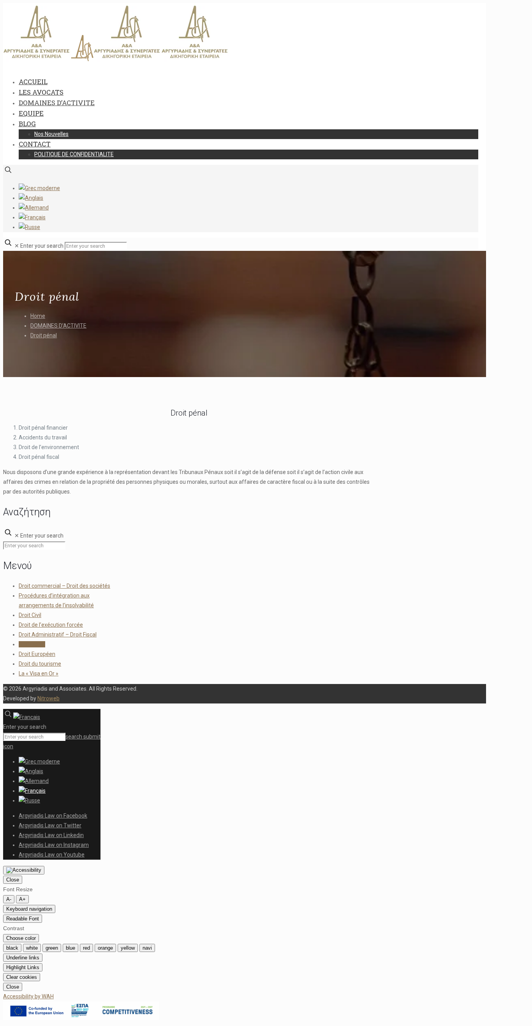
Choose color (21, 938)
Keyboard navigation (29, 909)
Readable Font (22, 919)
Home (37, 316)
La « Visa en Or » (38, 673)
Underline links (22, 958)
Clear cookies (21, 977)
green (52, 948)
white (32, 948)
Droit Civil (30, 615)
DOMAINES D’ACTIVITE (58, 326)
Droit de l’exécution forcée (51, 625)
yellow (128, 948)
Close (12, 880)
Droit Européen (37, 654)
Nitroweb (48, 698)
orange (105, 948)
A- (8, 899)
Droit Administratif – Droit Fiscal (58, 634)
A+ (22, 899)
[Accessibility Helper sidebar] (23, 870)
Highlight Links (22, 967)
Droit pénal (43, 335)
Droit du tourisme (40, 664)
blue (70, 948)
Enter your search (41, 246)
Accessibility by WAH (28, 996)
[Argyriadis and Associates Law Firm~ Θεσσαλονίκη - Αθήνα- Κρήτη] (116, 60)
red (86, 948)
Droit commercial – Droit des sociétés (64, 586)
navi (147, 948)
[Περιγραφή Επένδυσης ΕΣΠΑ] (81, 1018)
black (12, 948)
